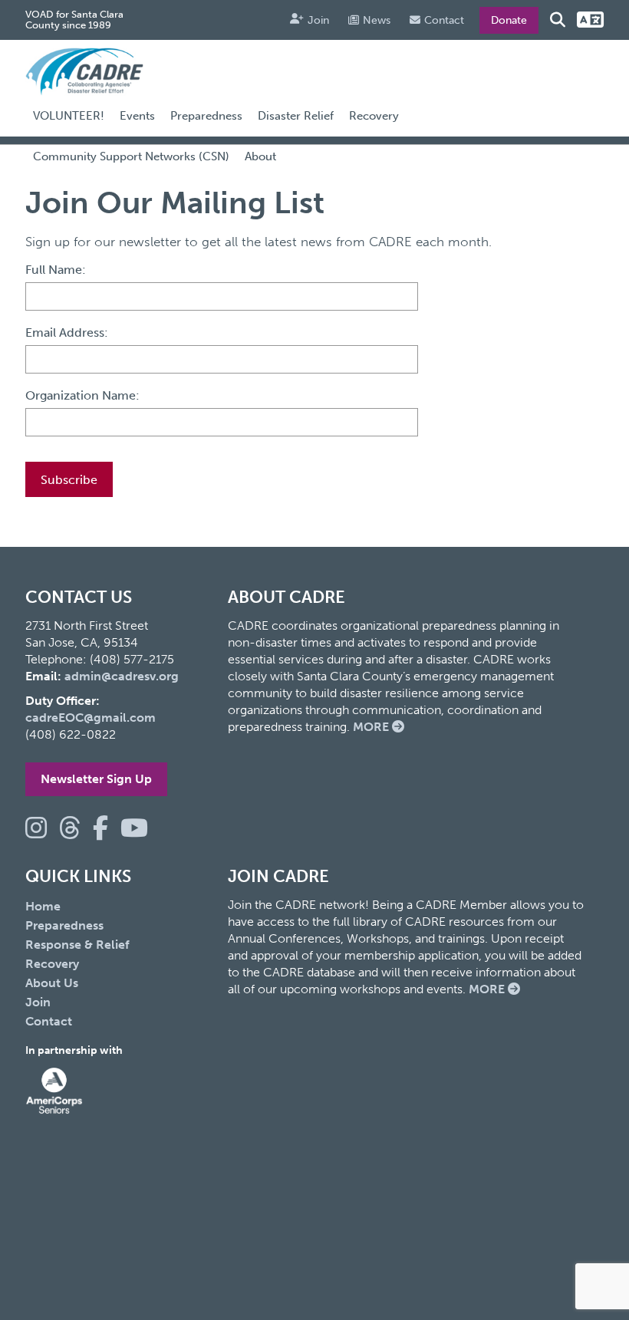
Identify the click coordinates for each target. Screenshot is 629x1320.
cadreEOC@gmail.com (90, 717)
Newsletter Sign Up (96, 779)
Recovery (374, 116)
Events (137, 116)
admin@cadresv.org (121, 676)
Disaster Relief (296, 116)
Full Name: (55, 269)
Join (318, 20)
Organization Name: (82, 395)
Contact (444, 20)
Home (43, 906)
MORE (372, 726)
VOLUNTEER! (68, 116)
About (260, 156)
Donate (509, 20)
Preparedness (206, 116)
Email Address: (66, 332)
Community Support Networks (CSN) (131, 156)
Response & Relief (77, 944)
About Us (51, 983)
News (376, 20)
